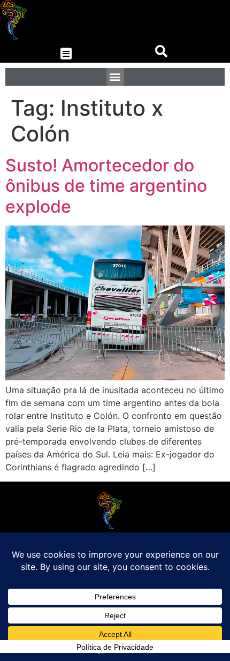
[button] (66, 54)
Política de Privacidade (115, 647)
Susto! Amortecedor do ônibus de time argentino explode (106, 186)
